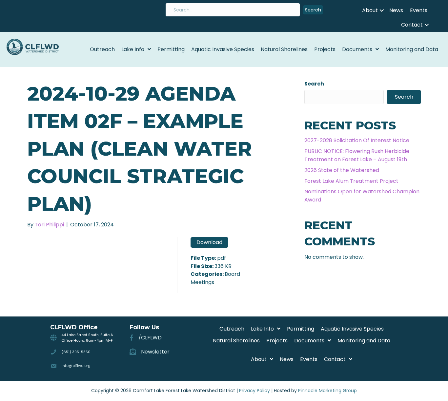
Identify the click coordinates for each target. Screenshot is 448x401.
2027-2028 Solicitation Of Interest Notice (356, 140)
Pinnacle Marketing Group (327, 390)
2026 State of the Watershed (341, 170)
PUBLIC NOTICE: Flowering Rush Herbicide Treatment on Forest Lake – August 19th (356, 155)
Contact (412, 25)
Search (314, 83)
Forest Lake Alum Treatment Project (351, 181)
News (396, 10)
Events (418, 10)
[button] (313, 10)
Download (209, 242)
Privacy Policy (254, 390)
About (370, 10)
